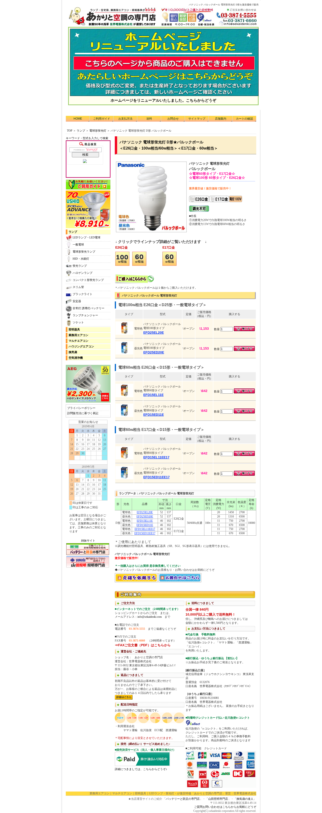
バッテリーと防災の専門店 (183, 798)
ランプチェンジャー (85, 315)
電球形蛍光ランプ (84, 251)
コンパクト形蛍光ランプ (88, 280)
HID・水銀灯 (81, 258)
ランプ (81, 130)
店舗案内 (220, 118)
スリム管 (78, 287)
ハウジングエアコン (81, 346)
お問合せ (173, 118)
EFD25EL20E (145, 512)
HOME (78, 118)
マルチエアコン (78, 340)
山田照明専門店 (218, 798)
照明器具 (74, 329)
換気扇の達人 (244, 798)
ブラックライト (82, 294)
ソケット (78, 322)
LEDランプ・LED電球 (86, 237)
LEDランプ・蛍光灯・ (163, 793)
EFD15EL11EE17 (145, 529)
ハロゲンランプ (82, 273)
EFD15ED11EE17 (144, 533)
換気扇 (73, 352)
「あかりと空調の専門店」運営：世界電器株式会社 (223, 793)
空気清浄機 (76, 357)
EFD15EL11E (145, 520)
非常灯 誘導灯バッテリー (88, 308)
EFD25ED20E (144, 516)
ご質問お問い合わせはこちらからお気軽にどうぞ (225, 807)
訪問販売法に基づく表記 (82, 413)
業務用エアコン (78, 335)
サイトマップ (196, 118)
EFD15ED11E (144, 525)
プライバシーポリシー (81, 408)
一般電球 (78, 244)
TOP (69, 130)
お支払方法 (125, 118)
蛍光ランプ (80, 265)
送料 (149, 118)
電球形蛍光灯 (97, 130)
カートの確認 (244, 118)
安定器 (77, 301)
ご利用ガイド (101, 118)
